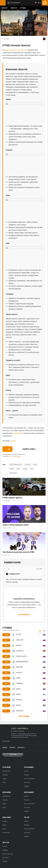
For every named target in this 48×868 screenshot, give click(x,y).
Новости (14, 8)
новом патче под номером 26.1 (15, 50)
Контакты (21, 747)
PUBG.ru (13, 733)
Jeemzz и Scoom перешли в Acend (15, 525)
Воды (4, 828)
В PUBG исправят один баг (12, 498)
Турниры (5, 775)
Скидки (26, 786)
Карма (4, 747)
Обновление (13, 473)
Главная (4, 8)
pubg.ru (13, 441)
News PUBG (6, 741)
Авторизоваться (24, 614)
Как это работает (29, 778)
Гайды (4, 778)
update (25, 468)
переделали (17, 433)
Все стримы (24, 716)
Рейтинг (12, 747)
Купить (26, 771)
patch (18, 468)
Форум (4, 821)
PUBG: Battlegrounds (15, 464)
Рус (44, 631)
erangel (11, 468)
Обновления (6, 771)
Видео (4, 825)
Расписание (6, 832)
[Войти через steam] (45, 3)
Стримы (23, 8)
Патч (31, 468)
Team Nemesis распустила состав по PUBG (18, 552)
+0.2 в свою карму (14, 456)
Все (40, 631)
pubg (35, 464)
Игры (4, 782)
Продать (26, 775)
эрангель (27, 464)
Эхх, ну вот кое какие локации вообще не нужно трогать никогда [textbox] (24, 581)
